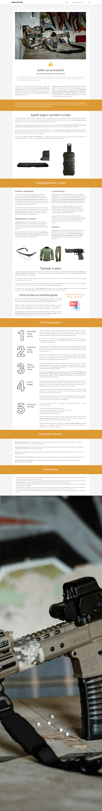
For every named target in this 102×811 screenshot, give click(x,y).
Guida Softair (17, 2)
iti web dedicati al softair (46, 300)
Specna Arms (74, 207)
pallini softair (20, 199)
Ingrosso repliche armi (78, 2)
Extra (89, 2)
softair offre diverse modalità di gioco (25, 271)
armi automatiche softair (57, 367)
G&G (69, 207)
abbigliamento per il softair (22, 222)
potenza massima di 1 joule (79, 120)
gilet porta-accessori (24, 233)
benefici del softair (56, 86)
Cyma (79, 207)
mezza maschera (19, 211)
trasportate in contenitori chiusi (61, 130)
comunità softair (20, 311)
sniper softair (42, 365)
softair (17, 125)
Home (67, 2)
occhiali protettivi (34, 196)
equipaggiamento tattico (52, 285)
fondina (31, 233)
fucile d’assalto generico (68, 211)
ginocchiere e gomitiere (20, 212)
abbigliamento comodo (65, 338)
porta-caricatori (36, 233)
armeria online (76, 217)
